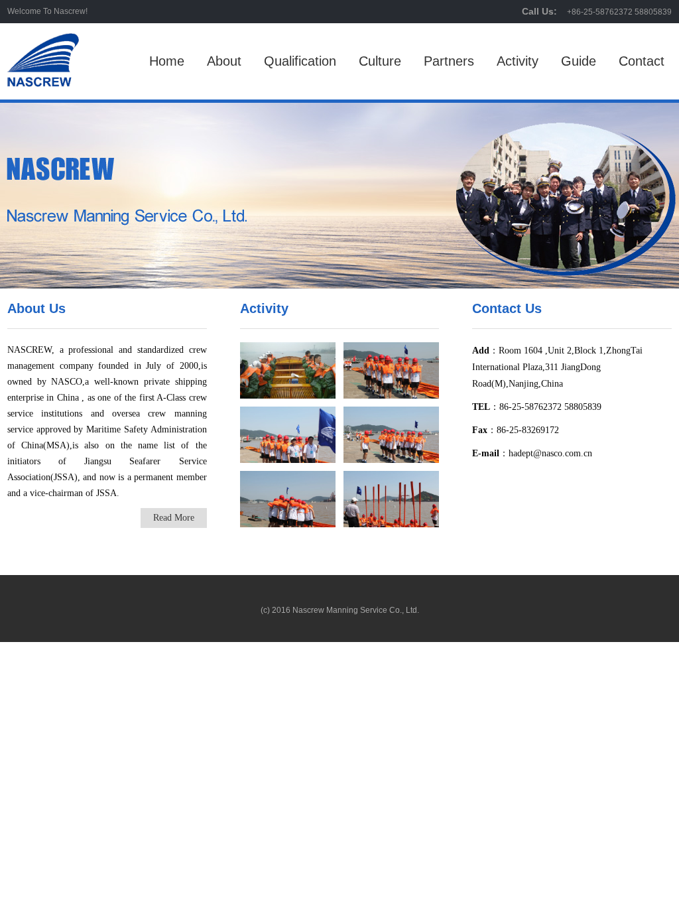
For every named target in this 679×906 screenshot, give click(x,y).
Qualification (300, 61)
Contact (641, 61)
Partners (449, 61)
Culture (380, 61)
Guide (578, 61)
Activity (517, 61)
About (224, 61)
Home (166, 61)
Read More (173, 518)
